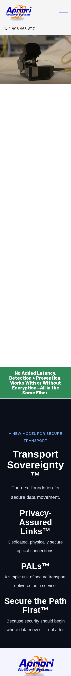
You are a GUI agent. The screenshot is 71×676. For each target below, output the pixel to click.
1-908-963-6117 (22, 29)
